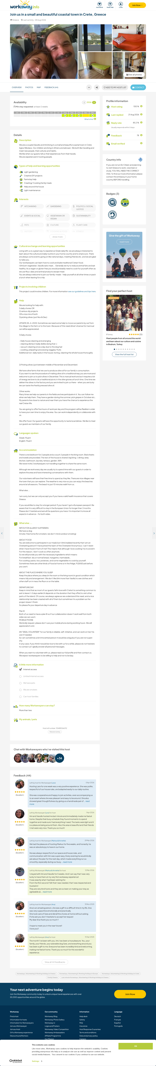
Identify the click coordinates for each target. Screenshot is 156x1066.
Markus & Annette (58, 841)
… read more (66, 862)
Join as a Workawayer (18, 1026)
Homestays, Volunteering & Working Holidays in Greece (36, 974)
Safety (82, 1019)
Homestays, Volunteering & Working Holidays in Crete (120, 974)
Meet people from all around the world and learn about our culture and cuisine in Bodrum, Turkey (123, 341)
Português (118, 1026)
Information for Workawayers (22, 1023)
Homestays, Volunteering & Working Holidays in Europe (78, 974)
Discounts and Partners (19, 1036)
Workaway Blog (51, 1016)
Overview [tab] (17, 87)
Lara (53, 783)
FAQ (81, 1023)
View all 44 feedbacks (55, 962)
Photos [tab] (29, 87)
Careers (82, 1039)
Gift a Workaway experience (21, 1032)
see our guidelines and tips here (82, 291)
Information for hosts (18, 1019)
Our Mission (49, 1039)
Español (117, 1023)
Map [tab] (39, 87)
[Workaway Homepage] (24, 4)
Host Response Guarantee (90, 1029)
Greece (15, 20)
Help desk (83, 1016)
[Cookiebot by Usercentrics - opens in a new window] (15, 1061)
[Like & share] (97, 87)
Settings (35, 1061)
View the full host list (124, 354)
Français (117, 1019)
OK (135, 1046)
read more (124, 241)
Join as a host (15, 1029)
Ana (53, 904)
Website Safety (54, 732)
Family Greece (53, 977)
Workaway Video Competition (57, 1029)
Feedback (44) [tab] (51, 87)
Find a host (14, 1016)
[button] (114, 349)
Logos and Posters (52, 1026)
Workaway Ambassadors (55, 1032)
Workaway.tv (50, 1023)
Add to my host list (116, 87)
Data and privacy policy (88, 1036)
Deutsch (117, 1016)
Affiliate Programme (53, 1036)
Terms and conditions (87, 1032)
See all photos (135, 74)
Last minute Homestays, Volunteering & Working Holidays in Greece (84, 977)
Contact (139, 87)
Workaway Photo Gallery (54, 1019)
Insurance (83, 1026)
